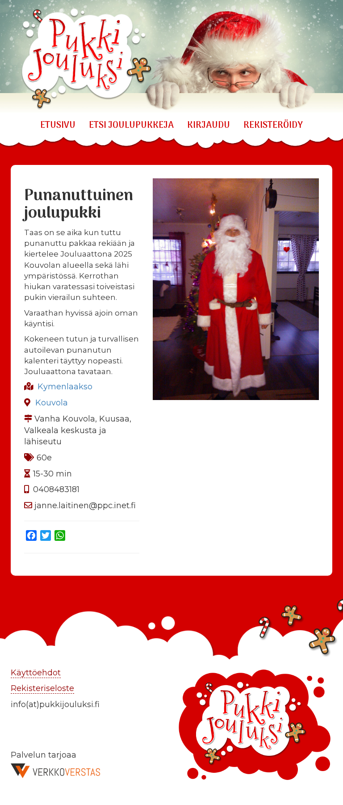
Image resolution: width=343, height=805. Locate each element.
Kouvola (51, 403)
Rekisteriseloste (42, 688)
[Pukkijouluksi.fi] (171, 56)
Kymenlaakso (65, 387)
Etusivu (57, 125)
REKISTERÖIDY (273, 125)
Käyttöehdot (36, 673)
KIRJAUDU (208, 125)
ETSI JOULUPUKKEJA (131, 125)
